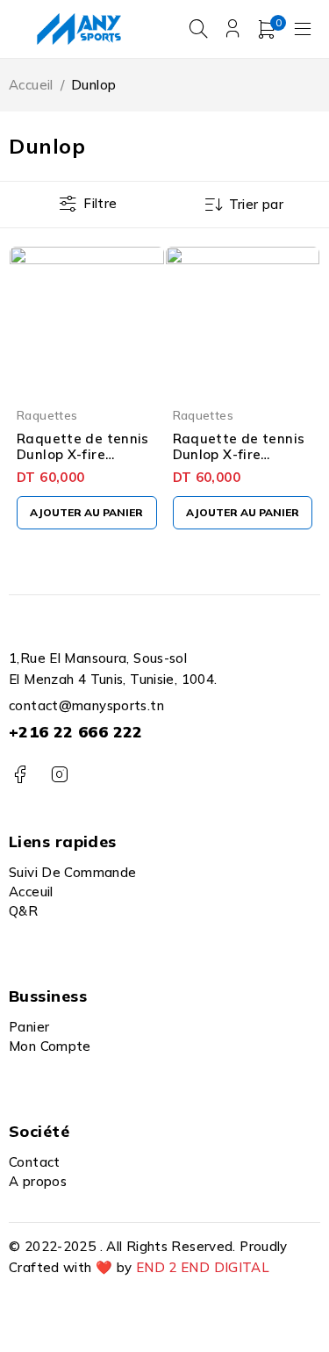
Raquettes (47, 414)
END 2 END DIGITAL (202, 1267)
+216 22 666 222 (76, 732)
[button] (87, 512)
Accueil (31, 84)
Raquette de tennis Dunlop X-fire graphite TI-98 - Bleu (83, 462)
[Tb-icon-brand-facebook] (20, 775)
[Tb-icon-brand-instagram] (59, 775)
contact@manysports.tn (86, 705)
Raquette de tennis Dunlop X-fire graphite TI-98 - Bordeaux (239, 462)
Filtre (100, 203)
